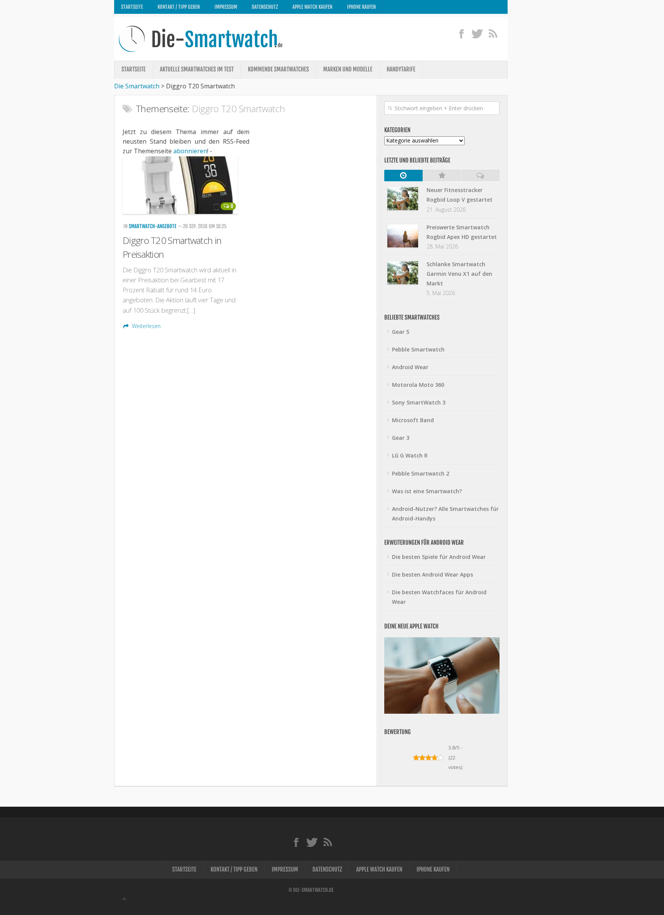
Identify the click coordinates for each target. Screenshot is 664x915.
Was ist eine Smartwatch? (427, 491)
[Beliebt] (442, 175)
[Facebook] (461, 33)
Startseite (132, 7)
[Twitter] (477, 33)
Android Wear (410, 367)
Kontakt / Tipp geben (179, 7)
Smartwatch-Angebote (152, 226)
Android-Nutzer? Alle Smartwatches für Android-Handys (445, 513)
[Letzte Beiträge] (403, 175)
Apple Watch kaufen (312, 7)
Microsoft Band (413, 420)
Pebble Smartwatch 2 (420, 473)
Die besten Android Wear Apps (432, 574)
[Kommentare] (480, 175)
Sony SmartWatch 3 (418, 402)
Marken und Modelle (347, 69)
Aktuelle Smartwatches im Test (197, 69)
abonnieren (190, 151)
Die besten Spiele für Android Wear (439, 556)
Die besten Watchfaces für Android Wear (439, 596)
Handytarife (401, 69)
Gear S (400, 331)
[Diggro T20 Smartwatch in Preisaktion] (181, 185)
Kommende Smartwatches (278, 69)
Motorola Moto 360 (418, 384)
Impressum (225, 7)
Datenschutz (265, 7)
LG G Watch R (410, 455)
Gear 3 (400, 437)
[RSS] (493, 33)
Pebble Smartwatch (418, 349)
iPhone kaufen (361, 7)
